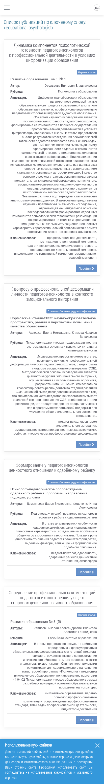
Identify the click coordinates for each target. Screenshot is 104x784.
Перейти (85, 268)
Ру (97, 8)
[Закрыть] (97, 745)
